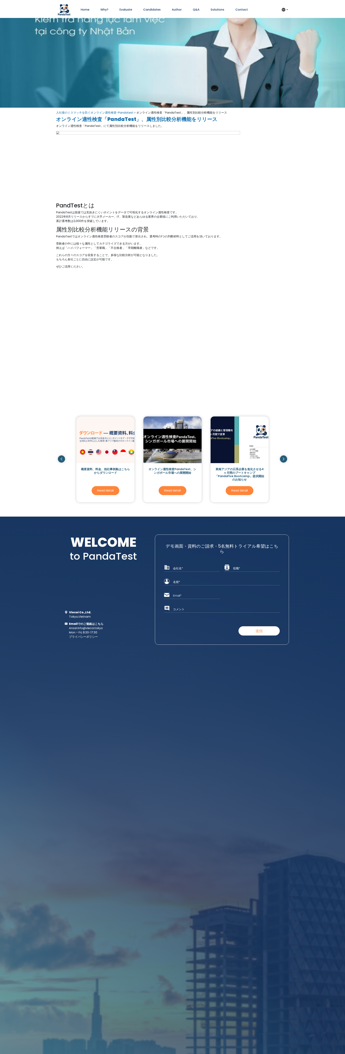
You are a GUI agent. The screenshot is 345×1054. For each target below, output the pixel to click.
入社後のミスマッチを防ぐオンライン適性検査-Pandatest (94, 113)
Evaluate (125, 10)
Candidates (152, 10)
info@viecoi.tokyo (90, 628)
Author (177, 10)
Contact (241, 10)
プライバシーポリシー (83, 637)
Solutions (217, 10)
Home (85, 10)
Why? (104, 10)
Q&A (196, 10)
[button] (61, 459)
